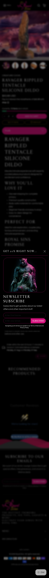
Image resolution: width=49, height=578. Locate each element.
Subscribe (38, 321)
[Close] (45, 251)
